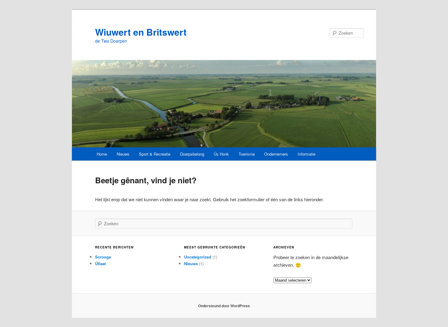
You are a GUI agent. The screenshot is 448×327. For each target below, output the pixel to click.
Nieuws (123, 154)
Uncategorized (197, 257)
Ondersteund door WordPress (224, 305)
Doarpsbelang (192, 154)
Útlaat (100, 263)
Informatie (306, 154)
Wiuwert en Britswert (141, 31)
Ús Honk (221, 154)
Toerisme (247, 154)
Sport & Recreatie (154, 154)
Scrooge (103, 257)
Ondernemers (276, 154)
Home (102, 154)
